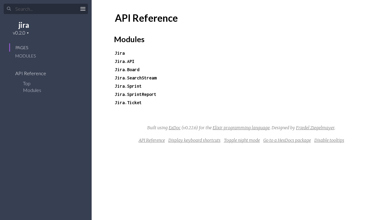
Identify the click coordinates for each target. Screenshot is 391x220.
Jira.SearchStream (135, 77)
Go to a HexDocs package (287, 140)
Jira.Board (127, 69)
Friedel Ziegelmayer (315, 127)
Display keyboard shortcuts (194, 140)
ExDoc (175, 127)
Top (27, 83)
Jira (120, 53)
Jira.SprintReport (135, 94)
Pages (21, 47)
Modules (25, 55)
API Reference (31, 73)
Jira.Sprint (128, 86)
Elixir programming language (241, 127)
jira (24, 24)
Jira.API (124, 61)
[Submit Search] (9, 9)
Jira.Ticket (128, 102)
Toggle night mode (242, 140)
